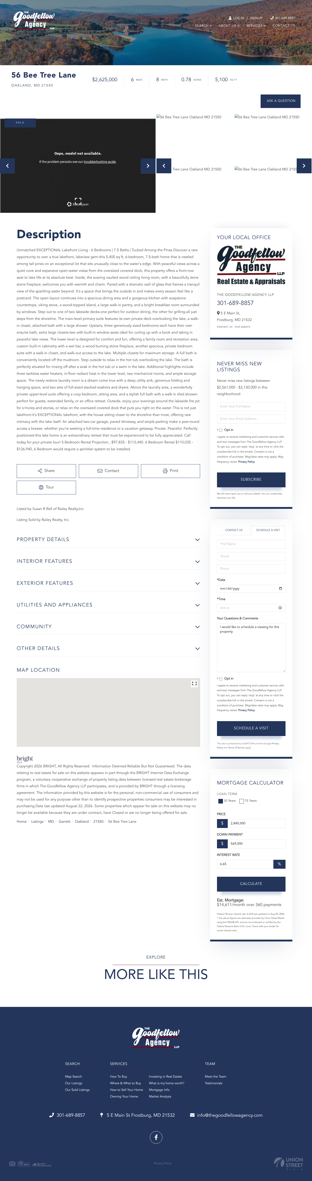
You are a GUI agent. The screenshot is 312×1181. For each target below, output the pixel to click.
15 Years (251, 801)
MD (51, 822)
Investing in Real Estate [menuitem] (165, 1077)
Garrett (64, 822)
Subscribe (251, 480)
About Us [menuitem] (227, 26)
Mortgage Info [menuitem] (159, 1090)
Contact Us (225, 327)
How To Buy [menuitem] (118, 1077)
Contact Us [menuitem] (284, 25)
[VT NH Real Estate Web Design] (288, 1163)
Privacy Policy (246, 462)
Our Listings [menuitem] (73, 1083)
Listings (37, 822)
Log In (238, 18)
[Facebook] (156, 1137)
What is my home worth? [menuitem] (166, 1083)
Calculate (251, 884)
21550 (98, 822)
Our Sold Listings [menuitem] (77, 1090)
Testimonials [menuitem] (213, 1083)
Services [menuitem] (254, 26)
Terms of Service (236, 748)
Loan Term (227, 794)
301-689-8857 (284, 18)
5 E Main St (140, 1115)
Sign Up (256, 18)
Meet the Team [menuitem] (215, 1077)
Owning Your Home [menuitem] (124, 1096)
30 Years (230, 801)
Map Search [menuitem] (73, 1077)
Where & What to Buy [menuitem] (125, 1083)
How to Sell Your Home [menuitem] (126, 1090)
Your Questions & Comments (237, 618)
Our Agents (243, 327)
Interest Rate (228, 855)
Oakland (82, 822)
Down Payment (230, 834)
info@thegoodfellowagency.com (230, 1115)
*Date (221, 580)
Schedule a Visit (268, 530)
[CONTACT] (281, 101)
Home (22, 822)
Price (221, 814)
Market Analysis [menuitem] (160, 1096)
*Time (221, 599)
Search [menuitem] (202, 26)
